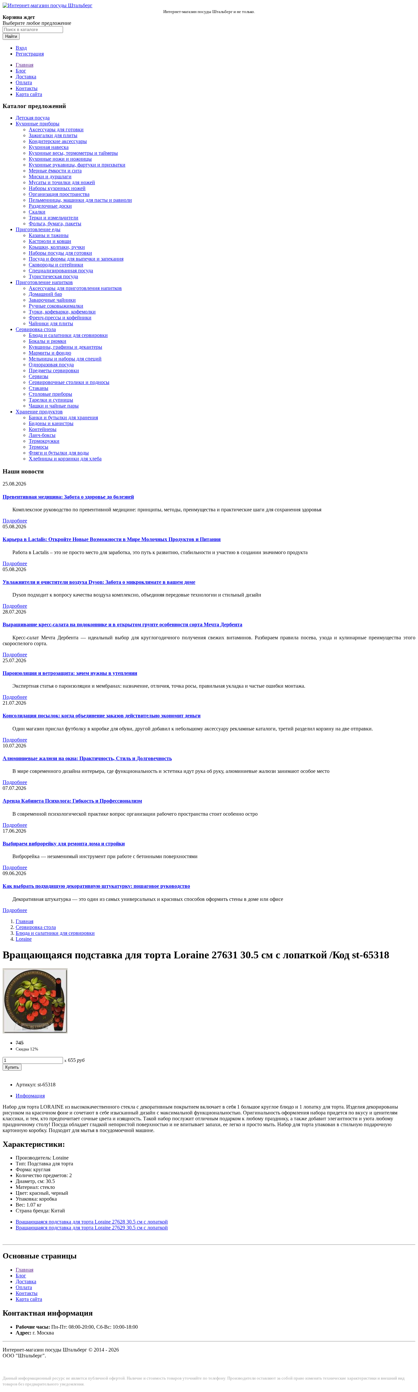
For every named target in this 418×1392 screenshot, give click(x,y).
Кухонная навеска (49, 147)
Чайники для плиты (51, 323)
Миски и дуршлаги (50, 176)
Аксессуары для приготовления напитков (75, 288)
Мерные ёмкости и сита (55, 170)
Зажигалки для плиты (53, 135)
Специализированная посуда (61, 270)
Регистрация (30, 53)
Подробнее (15, 520)
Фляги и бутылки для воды (59, 453)
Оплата (24, 82)
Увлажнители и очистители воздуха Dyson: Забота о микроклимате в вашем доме (99, 582)
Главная (24, 65)
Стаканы (38, 388)
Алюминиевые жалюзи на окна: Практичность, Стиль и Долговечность (87, 758)
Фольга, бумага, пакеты (55, 223)
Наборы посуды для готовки (60, 253)
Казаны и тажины (49, 235)
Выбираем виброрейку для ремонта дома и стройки (64, 843)
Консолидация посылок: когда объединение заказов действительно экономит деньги (102, 715)
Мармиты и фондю (50, 353)
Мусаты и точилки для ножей (62, 182)
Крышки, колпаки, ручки (57, 247)
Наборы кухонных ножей (57, 188)
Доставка (26, 76)
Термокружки (44, 441)
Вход (21, 48)
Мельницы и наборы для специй (65, 358)
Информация (30, 1095)
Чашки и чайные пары (54, 405)
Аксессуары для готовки (56, 129)
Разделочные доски (50, 206)
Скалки (37, 212)
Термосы (38, 447)
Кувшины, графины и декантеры (65, 347)
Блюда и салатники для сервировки (68, 335)
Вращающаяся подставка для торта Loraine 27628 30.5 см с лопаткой (92, 1221)
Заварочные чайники (52, 300)
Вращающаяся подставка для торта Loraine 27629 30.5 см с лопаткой (92, 1227)
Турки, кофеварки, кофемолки (62, 311)
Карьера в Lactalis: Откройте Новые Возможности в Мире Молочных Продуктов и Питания (112, 539)
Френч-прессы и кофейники (60, 317)
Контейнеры (42, 429)
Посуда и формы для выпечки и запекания (76, 259)
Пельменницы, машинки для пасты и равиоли (80, 200)
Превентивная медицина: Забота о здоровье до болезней (68, 497)
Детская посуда (33, 117)
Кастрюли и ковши (50, 241)
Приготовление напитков (44, 282)
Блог (21, 70)
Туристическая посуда (53, 276)
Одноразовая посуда (51, 364)
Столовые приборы (50, 394)
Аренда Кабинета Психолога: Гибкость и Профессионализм (72, 801)
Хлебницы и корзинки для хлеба (65, 458)
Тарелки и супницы (51, 400)
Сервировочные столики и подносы (69, 382)
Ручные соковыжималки (56, 306)
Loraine (24, 939)
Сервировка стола (36, 329)
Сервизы (38, 376)
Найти (11, 36)
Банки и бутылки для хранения (63, 417)
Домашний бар (45, 294)
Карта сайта (29, 94)
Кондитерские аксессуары (58, 141)
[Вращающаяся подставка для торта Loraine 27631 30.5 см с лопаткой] (35, 1031)
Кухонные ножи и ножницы (60, 159)
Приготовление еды (38, 229)
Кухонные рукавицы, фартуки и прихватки (77, 165)
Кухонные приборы (37, 123)
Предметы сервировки (54, 370)
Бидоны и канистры (51, 423)
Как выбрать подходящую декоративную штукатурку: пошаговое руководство (96, 886)
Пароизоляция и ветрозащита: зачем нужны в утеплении (70, 673)
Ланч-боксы (42, 435)
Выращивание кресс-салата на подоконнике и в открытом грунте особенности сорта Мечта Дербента (122, 624)
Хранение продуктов (39, 411)
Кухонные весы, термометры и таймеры (73, 153)
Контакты (27, 88)
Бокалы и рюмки (47, 341)
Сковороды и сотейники (56, 264)
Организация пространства (59, 194)
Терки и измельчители (53, 217)
